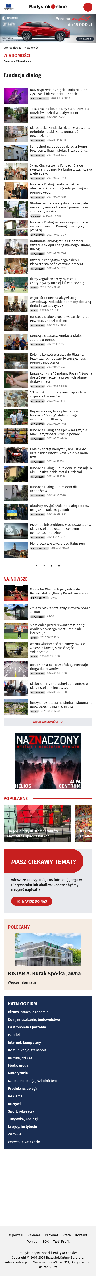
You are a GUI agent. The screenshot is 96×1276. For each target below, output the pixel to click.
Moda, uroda (18, 1065)
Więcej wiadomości (45, 722)
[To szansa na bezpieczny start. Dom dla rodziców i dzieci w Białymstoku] (16, 115)
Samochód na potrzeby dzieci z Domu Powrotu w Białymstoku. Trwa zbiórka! (59, 149)
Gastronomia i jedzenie (27, 1027)
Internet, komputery (24, 1042)
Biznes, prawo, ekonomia (28, 1012)
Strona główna (12, 47)
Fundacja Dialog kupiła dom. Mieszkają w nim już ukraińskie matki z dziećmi (61, 470)
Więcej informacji (22, 982)
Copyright (19, 1258)
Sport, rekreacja (21, 1111)
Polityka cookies (65, 1253)
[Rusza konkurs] (16, 379)
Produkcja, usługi (22, 1088)
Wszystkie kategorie (24, 1142)
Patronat (51, 1235)
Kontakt (81, 1235)
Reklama (15, 1096)
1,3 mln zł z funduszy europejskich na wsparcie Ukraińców (58, 394)
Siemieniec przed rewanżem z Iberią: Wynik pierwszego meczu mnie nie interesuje (57, 629)
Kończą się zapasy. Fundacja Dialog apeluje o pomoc (56, 338)
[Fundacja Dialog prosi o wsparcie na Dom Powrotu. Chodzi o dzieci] (16, 323)
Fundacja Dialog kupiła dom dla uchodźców (54, 489)
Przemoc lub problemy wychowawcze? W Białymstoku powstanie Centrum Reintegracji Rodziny (60, 529)
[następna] (52, 566)
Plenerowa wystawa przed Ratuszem (57, 544)
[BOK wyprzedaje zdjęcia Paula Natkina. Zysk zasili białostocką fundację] (16, 96)
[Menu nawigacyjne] (87, 7)
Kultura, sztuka (20, 1058)
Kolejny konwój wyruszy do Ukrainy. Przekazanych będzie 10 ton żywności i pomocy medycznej (59, 359)
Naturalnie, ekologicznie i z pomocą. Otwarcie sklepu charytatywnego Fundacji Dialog (61, 245)
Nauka (34, 711)
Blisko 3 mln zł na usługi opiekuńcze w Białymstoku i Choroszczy (59, 686)
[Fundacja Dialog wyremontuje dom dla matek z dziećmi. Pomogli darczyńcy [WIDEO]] (16, 228)
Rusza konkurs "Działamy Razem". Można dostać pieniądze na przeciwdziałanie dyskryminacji (61, 377)
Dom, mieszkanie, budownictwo (34, 1020)
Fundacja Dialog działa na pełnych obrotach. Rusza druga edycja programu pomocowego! (60, 188)
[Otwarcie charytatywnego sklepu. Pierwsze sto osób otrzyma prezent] (16, 266)
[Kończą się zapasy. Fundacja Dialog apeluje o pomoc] (16, 342)
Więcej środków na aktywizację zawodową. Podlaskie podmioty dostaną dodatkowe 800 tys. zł (60, 302)
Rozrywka (16, 1104)
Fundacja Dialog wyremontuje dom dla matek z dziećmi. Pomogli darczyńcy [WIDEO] (59, 226)
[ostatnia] (59, 566)
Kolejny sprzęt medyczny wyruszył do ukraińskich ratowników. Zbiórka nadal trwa (59, 453)
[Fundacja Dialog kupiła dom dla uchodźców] (16, 493)
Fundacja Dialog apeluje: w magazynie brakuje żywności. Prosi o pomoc (58, 432)
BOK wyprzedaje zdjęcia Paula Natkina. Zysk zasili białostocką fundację (59, 92)
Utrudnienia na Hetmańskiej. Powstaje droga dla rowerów (59, 667)
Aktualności (37, 118)
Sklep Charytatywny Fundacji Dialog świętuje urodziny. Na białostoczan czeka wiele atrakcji (61, 169)
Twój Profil (61, 1242)
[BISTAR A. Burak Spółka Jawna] (48, 949)
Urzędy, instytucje (22, 1127)
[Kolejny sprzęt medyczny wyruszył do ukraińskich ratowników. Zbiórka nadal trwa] (16, 455)
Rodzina (35, 216)
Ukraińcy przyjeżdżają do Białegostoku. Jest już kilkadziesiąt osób (59, 508)
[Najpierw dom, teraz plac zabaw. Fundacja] (16, 417)
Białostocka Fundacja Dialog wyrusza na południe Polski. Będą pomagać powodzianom (60, 132)
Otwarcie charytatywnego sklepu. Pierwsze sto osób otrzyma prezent (56, 262)
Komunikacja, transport (27, 1050)
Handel (14, 1035)
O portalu (16, 1235)
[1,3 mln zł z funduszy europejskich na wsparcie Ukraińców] (16, 398)
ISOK (45, 1242)
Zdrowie (14, 1134)
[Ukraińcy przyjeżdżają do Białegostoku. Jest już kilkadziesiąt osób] (16, 512)
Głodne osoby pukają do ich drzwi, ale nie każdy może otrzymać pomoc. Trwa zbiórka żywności (59, 207)
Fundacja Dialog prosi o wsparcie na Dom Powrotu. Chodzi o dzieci (61, 319)
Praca (34, 311)
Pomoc (32, 1242)
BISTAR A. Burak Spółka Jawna (44, 973)
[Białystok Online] (48, 6)
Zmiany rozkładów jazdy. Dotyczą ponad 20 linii (60, 610)
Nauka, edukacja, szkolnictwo (32, 1081)
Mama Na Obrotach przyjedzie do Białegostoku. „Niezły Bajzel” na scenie (59, 591)
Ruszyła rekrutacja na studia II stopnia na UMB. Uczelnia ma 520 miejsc (61, 705)
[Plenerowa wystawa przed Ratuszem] (16, 550)
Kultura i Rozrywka (40, 99)
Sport (34, 288)
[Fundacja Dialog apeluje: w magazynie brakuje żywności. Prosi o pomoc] (16, 436)
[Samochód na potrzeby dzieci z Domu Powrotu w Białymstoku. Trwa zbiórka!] (16, 153)
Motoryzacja (18, 1073)
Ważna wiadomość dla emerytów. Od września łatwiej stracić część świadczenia (57, 648)
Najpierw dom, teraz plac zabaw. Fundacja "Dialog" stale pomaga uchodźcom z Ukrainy (54, 415)
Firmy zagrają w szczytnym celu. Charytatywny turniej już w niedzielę (57, 281)
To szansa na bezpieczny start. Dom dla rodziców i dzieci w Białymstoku (59, 111)
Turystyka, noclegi (23, 1119)
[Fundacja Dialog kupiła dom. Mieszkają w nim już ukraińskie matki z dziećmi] (16, 474)
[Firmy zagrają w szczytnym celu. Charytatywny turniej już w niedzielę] (16, 285)
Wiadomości (31, 47)
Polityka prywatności (34, 1253)
